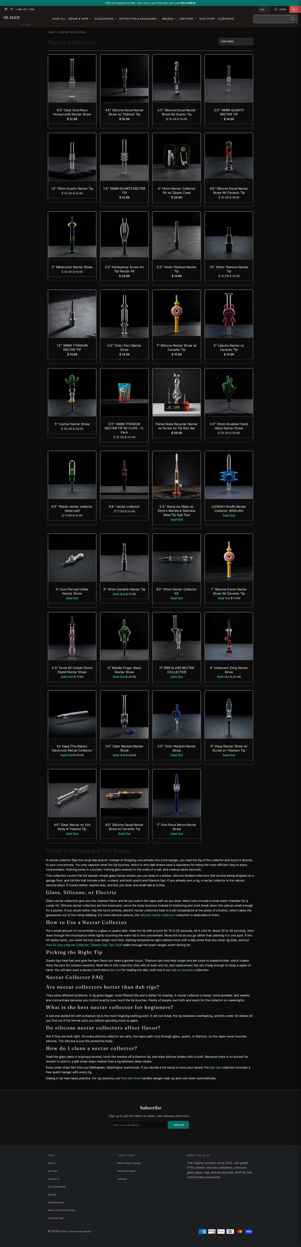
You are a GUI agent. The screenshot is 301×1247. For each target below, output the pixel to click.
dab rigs (215, 1067)
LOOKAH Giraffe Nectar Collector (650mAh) (229, 475)
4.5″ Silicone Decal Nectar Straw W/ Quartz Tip (176, 78)
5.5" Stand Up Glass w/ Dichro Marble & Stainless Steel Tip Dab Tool (176, 475)
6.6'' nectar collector (124, 475)
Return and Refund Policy (61, 1210)
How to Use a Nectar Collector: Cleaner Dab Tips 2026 (84, 945)
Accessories (104, 18)
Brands (168, 18)
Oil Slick (11, 17)
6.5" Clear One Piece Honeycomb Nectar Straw (72, 78)
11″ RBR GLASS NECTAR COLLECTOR (176, 636)
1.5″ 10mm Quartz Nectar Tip (72, 157)
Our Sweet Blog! (56, 1186)
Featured (187, 18)
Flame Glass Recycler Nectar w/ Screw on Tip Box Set (176, 392)
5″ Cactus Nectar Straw (72, 392)
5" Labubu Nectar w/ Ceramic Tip (229, 314)
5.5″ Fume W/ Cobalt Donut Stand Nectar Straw (72, 636)
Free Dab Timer (56, 1218)
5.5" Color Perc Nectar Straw (124, 314)
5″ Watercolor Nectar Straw (72, 235)
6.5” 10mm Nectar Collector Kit (176, 558)
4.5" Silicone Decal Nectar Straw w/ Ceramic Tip (124, 793)
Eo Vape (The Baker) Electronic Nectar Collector (72, 714)
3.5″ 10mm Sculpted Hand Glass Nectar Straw (229, 392)
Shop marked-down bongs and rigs (170, 3)
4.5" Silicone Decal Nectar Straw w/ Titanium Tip (124, 78)
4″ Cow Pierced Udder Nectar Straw (72, 558)
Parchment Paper (126, 1170)
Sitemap (52, 1194)
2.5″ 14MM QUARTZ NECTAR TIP (229, 78)
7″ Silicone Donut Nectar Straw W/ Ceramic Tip (229, 558)
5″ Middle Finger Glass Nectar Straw (124, 636)
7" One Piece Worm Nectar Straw (176, 793)
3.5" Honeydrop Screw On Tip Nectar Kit (124, 235)
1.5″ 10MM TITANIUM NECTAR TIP (72, 314)
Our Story (207, 18)
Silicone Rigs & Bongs (129, 1163)
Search (51, 1163)
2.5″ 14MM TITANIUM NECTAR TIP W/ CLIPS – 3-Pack (124, 392)
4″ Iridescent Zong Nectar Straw (229, 636)
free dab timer (131, 1078)
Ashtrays (122, 1178)
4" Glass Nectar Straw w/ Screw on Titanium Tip (229, 714)
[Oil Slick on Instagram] (5, 9)
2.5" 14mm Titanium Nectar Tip (176, 235)
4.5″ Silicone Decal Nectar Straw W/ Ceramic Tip (229, 157)
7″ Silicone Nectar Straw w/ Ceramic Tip (176, 314)
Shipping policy (56, 1202)
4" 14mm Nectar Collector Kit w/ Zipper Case (176, 157)
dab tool (115, 970)
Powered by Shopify (80, 1231)
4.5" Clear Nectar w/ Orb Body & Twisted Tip (72, 793)
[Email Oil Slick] (11, 9)
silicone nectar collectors (157, 915)
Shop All (59, 18)
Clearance (226, 18)
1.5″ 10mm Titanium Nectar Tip (229, 235)
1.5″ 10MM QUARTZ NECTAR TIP (124, 157)
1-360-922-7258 (25, 9)
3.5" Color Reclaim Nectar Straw (176, 714)
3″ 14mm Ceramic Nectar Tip (124, 558)
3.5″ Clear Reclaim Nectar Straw (124, 714)
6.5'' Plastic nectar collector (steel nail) (72, 475)
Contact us (53, 1178)
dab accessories (183, 970)
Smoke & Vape (78, 18)
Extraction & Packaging (138, 18)
